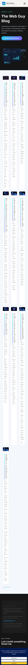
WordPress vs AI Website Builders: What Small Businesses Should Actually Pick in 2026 (6, 215)
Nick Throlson (5, 110)
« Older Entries (6, 587)
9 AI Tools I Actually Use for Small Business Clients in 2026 (6, 324)
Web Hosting (5, 128)
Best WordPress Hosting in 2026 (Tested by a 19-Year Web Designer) (15, 328)
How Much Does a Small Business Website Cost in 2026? (15, 209)
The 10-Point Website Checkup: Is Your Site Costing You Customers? (23, 212)
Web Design (22, 243)
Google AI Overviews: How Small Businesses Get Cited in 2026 (15, 94)
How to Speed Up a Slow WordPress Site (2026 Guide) (23, 94)
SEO (13, 126)
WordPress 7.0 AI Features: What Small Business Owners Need (6, 94)
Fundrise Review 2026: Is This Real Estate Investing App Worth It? (6, 466)
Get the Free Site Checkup (12, 38)
